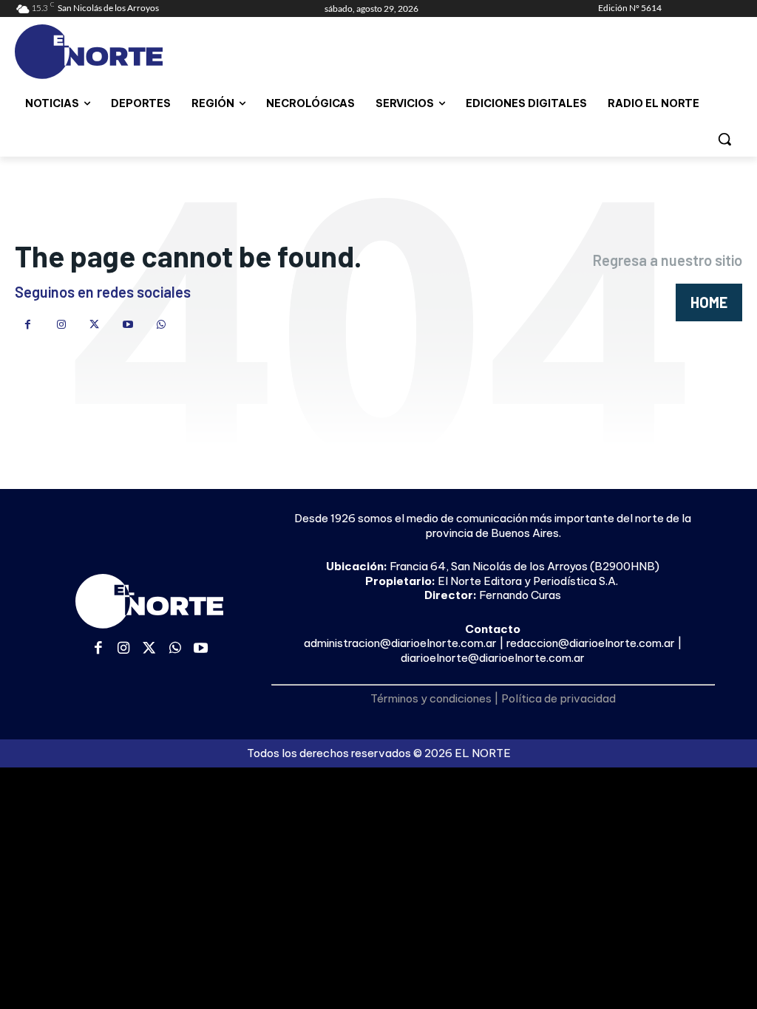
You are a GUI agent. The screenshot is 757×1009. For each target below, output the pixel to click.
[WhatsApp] (161, 325)
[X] (94, 325)
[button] (724, 139)
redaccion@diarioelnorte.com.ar (590, 643)
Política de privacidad (558, 698)
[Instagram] (61, 325)
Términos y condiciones (431, 698)
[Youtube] (127, 325)
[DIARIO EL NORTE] (102, 51)
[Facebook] (28, 325)
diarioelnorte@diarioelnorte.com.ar (493, 658)
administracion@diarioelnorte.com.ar (400, 643)
